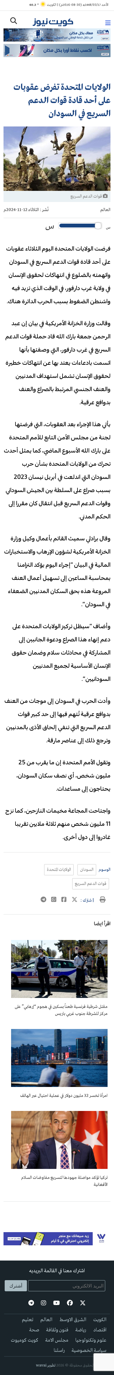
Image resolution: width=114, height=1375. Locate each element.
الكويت (99, 1320)
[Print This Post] (103, 900)
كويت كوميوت (24, 1340)
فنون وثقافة (57, 1330)
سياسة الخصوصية (89, 1350)
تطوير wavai (46, 1365)
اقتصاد (99, 1330)
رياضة (80, 1330)
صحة (34, 1330)
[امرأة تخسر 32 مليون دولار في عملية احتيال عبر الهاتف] (59, 1086)
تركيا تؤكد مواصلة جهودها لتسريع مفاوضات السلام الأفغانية (64, 1181)
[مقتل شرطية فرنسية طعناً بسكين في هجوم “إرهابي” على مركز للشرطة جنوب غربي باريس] (59, 997)
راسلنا (59, 1350)
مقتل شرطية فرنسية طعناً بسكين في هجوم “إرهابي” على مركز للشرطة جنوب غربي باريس (61, 1010)
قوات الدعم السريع (90, 884)
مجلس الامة (56, 1340)
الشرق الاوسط (72, 1320)
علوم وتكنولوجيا (90, 1340)
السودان (87, 870)
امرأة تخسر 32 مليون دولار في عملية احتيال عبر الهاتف (64, 1096)
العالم (105, 210)
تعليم (27, 1320)
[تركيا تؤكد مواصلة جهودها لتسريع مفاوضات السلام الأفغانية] (59, 1168)
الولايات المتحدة (59, 870)
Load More (57, 1211)
